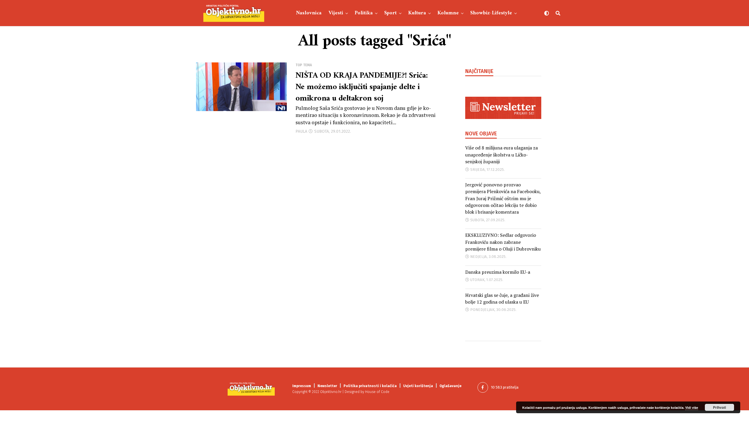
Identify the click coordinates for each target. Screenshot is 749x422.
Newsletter (327, 386)
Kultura (417, 13)
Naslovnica (309, 13)
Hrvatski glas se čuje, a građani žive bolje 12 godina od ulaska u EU (502, 298)
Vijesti (336, 13)
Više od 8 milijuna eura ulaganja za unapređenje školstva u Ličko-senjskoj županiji (501, 154)
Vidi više (691, 407)
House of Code (377, 392)
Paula (301, 131)
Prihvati (719, 407)
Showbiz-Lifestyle (491, 13)
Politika (364, 13)
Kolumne (448, 13)
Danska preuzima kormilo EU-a (497, 272)
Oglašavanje (450, 386)
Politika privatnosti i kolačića (370, 386)
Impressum (301, 386)
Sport (390, 13)
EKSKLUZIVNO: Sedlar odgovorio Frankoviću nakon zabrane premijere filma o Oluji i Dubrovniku (503, 242)
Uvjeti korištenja (418, 386)
